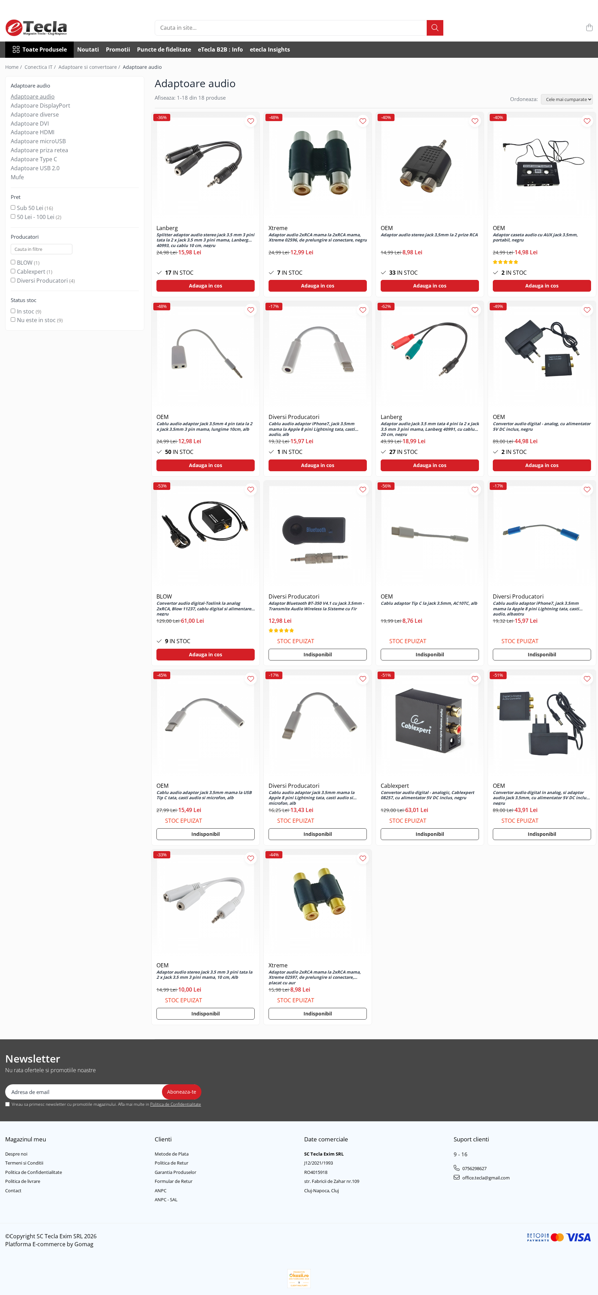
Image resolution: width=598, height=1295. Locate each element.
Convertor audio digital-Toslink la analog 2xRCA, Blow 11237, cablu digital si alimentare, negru (204, 608)
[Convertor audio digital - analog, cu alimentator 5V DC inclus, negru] (542, 355)
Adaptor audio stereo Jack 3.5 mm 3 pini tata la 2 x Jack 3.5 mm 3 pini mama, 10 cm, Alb (204, 975)
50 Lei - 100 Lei (35, 217)
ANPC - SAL (166, 1199)
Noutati (88, 49)
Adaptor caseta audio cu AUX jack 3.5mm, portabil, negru (535, 237)
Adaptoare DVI (30, 123)
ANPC (160, 1190)
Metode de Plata (172, 1154)
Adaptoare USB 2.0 (35, 168)
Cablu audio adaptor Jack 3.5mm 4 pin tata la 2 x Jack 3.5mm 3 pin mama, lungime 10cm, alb (204, 426)
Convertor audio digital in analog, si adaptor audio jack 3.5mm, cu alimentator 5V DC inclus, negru (541, 797)
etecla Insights (270, 49)
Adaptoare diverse (35, 114)
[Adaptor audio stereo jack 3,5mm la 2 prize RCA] (430, 166)
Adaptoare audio (33, 96)
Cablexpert (31, 271)
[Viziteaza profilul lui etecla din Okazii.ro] (299, 1278)
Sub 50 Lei (30, 208)
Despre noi (16, 1154)
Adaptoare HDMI (32, 132)
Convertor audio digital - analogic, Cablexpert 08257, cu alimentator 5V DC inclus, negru (427, 795)
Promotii (118, 49)
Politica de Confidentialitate (175, 1104)
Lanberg (167, 228)
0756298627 (474, 1168)
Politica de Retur (171, 1163)
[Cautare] (435, 28)
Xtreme (278, 228)
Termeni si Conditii (24, 1163)
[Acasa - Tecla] (39, 27)
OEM (387, 228)
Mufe (17, 177)
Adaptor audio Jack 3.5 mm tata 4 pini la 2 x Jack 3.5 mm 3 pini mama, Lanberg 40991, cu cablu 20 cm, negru (430, 428)
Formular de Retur (173, 1181)
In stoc (25, 311)
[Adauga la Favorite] (251, 121)
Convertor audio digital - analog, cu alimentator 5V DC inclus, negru (541, 426)
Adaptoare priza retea (39, 150)
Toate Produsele (44, 49)
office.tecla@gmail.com (485, 1178)
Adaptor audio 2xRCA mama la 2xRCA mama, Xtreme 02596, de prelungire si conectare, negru (318, 237)
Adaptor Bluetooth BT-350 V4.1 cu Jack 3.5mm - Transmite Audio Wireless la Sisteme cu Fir (316, 606)
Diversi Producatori (42, 280)
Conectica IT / (41, 67)
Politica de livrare (22, 1181)
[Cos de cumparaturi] (589, 28)
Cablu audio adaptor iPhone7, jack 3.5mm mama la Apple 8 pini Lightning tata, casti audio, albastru (536, 608)
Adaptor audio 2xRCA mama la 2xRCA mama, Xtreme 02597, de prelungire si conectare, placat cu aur (315, 977)
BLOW (25, 262)
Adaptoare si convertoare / (89, 67)
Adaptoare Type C (34, 159)
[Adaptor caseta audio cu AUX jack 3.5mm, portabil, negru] (542, 166)
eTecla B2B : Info (220, 49)
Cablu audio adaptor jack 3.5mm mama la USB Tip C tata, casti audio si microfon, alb (204, 795)
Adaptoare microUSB (38, 141)
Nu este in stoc (36, 320)
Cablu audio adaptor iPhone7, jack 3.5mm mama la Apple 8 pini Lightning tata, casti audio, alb (312, 428)
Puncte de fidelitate (164, 49)
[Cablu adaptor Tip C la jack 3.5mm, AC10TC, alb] (430, 535)
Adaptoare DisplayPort (40, 105)
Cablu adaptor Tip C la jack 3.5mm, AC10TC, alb (429, 603)
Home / (14, 67)
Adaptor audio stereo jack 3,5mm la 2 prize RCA (429, 235)
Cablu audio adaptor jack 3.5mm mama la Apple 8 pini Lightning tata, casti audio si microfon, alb (311, 797)
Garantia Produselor (175, 1172)
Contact (13, 1190)
